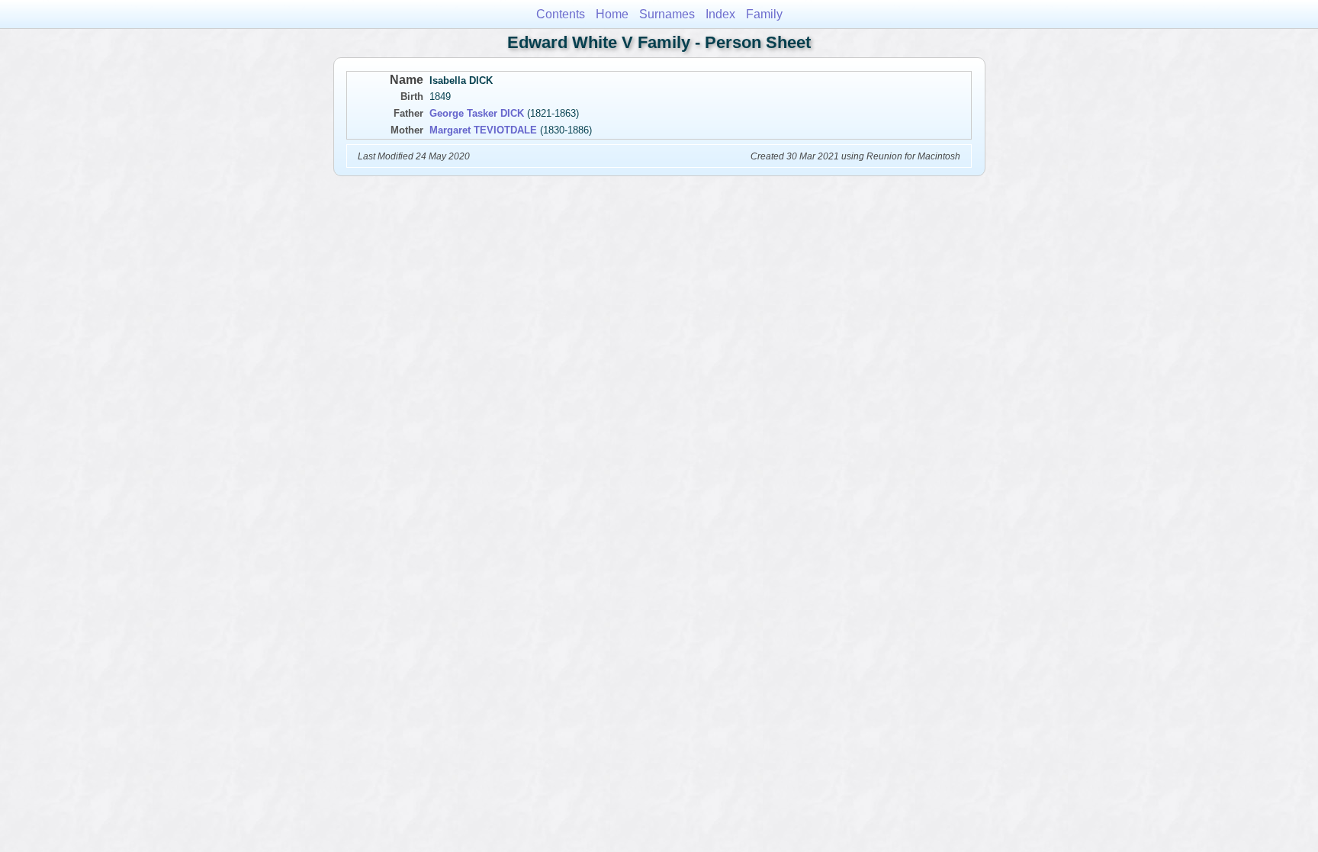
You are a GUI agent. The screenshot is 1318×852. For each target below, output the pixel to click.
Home (612, 14)
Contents (560, 14)
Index (720, 14)
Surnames (667, 14)
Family (764, 14)
